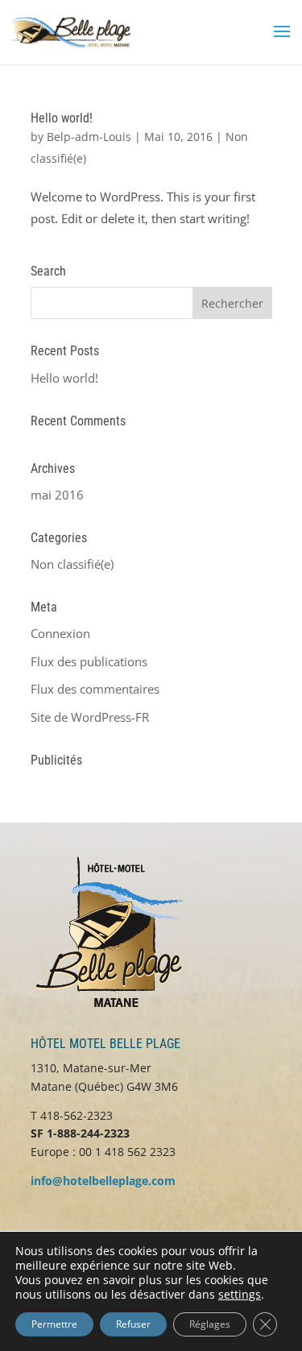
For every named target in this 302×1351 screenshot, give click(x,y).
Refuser (133, 1324)
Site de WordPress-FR (90, 717)
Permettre (54, 1324)
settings (239, 1294)
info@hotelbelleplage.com (103, 1180)
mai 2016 (57, 495)
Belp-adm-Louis (89, 136)
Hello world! (62, 118)
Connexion (60, 633)
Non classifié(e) (72, 564)
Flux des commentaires (95, 689)
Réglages (209, 1324)
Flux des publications (89, 661)
